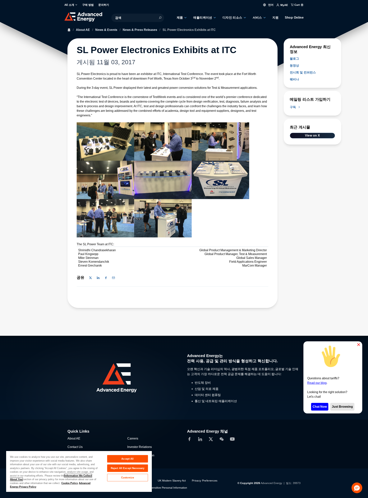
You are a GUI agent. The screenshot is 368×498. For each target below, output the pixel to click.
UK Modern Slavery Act (172, 480)
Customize (127, 477)
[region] (79, 471)
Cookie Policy (69, 483)
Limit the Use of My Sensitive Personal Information (156, 487)
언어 (270, 4)
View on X (312, 135)
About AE (83, 29)
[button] (357, 487)
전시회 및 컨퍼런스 (303, 72)
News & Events (106, 29)
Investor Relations (139, 447)
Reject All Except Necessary (128, 468)
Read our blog (317, 382)
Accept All (127, 458)
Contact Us (75, 447)
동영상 (294, 65)
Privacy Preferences (205, 480)
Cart (298, 4)
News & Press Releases (140, 29)
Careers (132, 438)
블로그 (294, 58)
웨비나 (294, 79)
